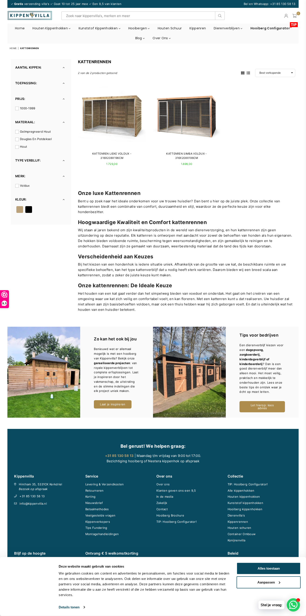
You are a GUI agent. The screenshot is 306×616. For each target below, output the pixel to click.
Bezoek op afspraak (33, 489)
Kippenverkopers (97, 521)
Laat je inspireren (112, 404)
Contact (162, 509)
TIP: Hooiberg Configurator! (176, 521)
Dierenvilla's (236, 515)
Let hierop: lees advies (262, 406)
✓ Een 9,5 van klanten (105, 4)
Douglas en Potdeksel (36, 139)
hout (23, 146)
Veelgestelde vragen (100, 515)
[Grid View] (242, 72)
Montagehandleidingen (102, 534)
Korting (90, 496)
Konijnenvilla (237, 540)
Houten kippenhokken (50, 28)
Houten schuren (239, 528)
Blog (139, 38)
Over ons (161, 38)
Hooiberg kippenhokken (245, 509)
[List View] (248, 72)
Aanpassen (266, 582)
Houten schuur (170, 28)
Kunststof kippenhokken (99, 28)
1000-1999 (27, 108)
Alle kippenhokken (241, 490)
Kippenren (198, 28)
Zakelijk (161, 503)
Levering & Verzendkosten (104, 484)
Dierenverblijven (227, 28)
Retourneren (94, 490)
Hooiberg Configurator (271, 27)
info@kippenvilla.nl (33, 503)
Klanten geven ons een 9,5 (176, 490)
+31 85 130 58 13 (32, 496)
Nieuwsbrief (94, 503)
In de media (164, 496)
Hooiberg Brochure (170, 515)
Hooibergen (138, 28)
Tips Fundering (96, 528)
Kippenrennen (238, 521)
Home (20, 28)
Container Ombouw (242, 534)
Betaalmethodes (97, 509)
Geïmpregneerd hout (35, 131)
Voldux (25, 185)
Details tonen (69, 607)
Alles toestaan (269, 568)
